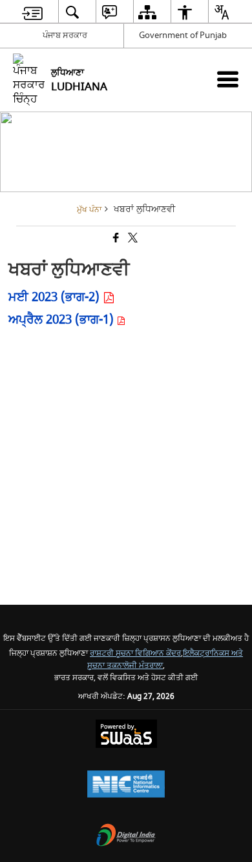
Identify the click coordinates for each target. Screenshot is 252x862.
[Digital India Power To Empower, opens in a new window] (126, 836)
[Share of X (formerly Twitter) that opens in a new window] (132, 238)
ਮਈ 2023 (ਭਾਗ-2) (55, 297)
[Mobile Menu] (227, 79)
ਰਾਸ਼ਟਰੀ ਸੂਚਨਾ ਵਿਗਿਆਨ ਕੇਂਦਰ (135, 653)
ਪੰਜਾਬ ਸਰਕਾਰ (65, 35)
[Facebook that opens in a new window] (115, 238)
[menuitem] (32, 12)
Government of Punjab (183, 35)
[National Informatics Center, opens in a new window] (126, 785)
